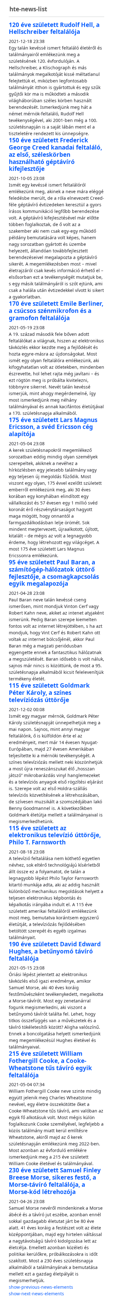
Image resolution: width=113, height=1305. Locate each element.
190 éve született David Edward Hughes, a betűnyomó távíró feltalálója (55, 951)
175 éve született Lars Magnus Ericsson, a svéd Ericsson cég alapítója (53, 427)
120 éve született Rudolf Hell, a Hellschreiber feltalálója (54, 28)
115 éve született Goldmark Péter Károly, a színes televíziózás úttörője (49, 692)
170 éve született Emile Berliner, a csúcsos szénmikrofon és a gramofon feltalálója (56, 310)
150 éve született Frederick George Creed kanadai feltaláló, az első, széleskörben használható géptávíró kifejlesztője (55, 154)
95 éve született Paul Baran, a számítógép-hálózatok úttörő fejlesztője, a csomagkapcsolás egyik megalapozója (54, 573)
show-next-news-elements (36, 1294)
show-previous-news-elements (41, 1287)
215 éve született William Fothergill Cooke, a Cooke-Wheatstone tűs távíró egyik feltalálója (50, 1064)
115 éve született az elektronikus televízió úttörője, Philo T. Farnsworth (55, 835)
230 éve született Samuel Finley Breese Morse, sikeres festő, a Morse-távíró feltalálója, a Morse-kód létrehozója (55, 1181)
